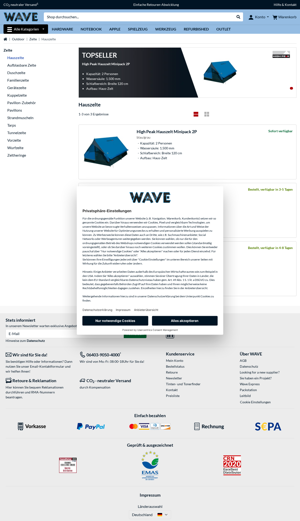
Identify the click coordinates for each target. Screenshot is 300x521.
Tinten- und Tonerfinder (183, 384)
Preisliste (173, 396)
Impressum (150, 495)
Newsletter (174, 378)
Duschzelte (16, 72)
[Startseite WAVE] (21, 16)
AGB (243, 360)
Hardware (62, 29)
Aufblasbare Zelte (21, 65)
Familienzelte (18, 80)
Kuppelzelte (17, 95)
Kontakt (172, 390)
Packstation (248, 390)
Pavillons (14, 110)
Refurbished (196, 29)
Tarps (11, 125)
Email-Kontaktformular (47, 366)
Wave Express (250, 384)
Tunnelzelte (16, 132)
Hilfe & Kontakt (285, 5)
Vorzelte (14, 140)
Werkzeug (165, 29)
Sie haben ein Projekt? (256, 378)
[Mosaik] (207, 114)
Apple (114, 29)
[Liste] (196, 114)
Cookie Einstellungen (255, 402)
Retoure (172, 372)
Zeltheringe (16, 155)
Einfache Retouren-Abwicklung (156, 5)
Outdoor (18, 39)
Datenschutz (36, 341)
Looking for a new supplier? (260, 372)
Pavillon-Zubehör (21, 102)
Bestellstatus (175, 366)
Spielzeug (138, 29)
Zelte (33, 39)
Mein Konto (174, 360)
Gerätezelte (16, 87)
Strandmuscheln (20, 117)
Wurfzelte (15, 147)
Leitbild (245, 396)
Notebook (91, 29)
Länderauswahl (150, 506)
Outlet (223, 29)
